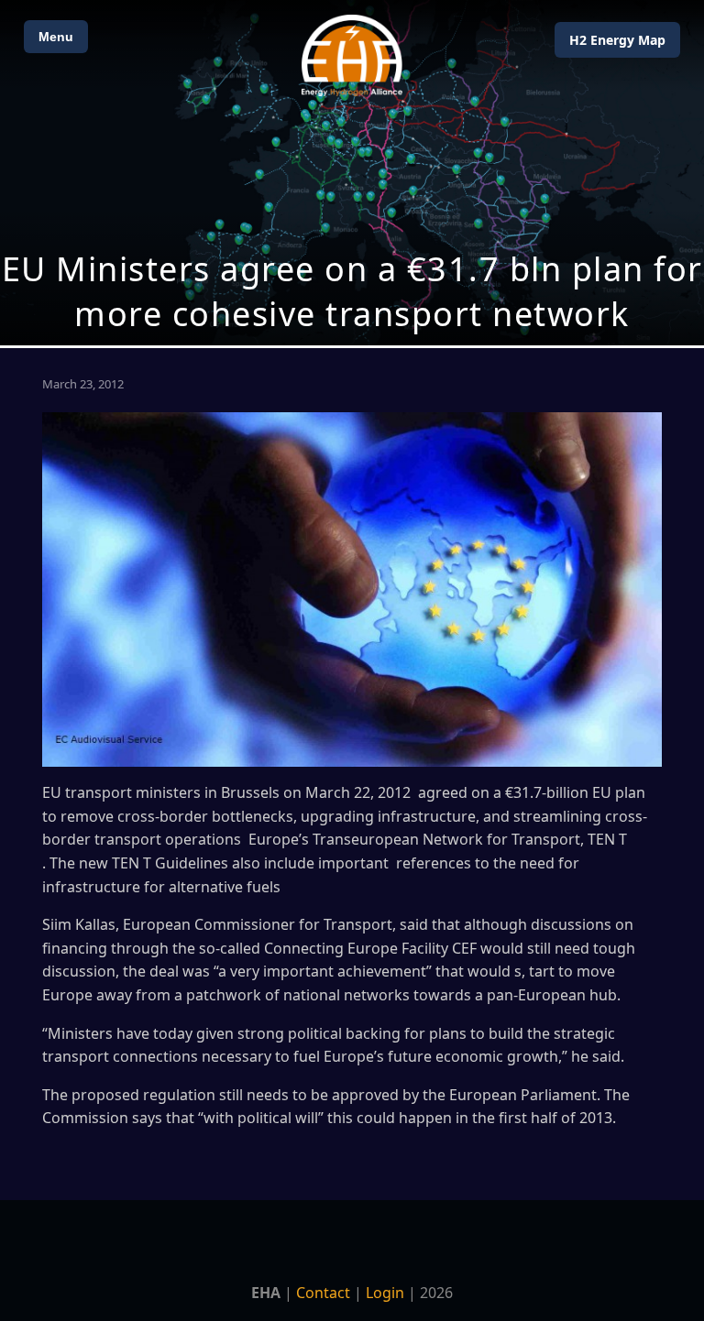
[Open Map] (352, 172)
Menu (55, 36)
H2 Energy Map (617, 40)
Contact (323, 1293)
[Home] (352, 55)
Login (385, 1293)
